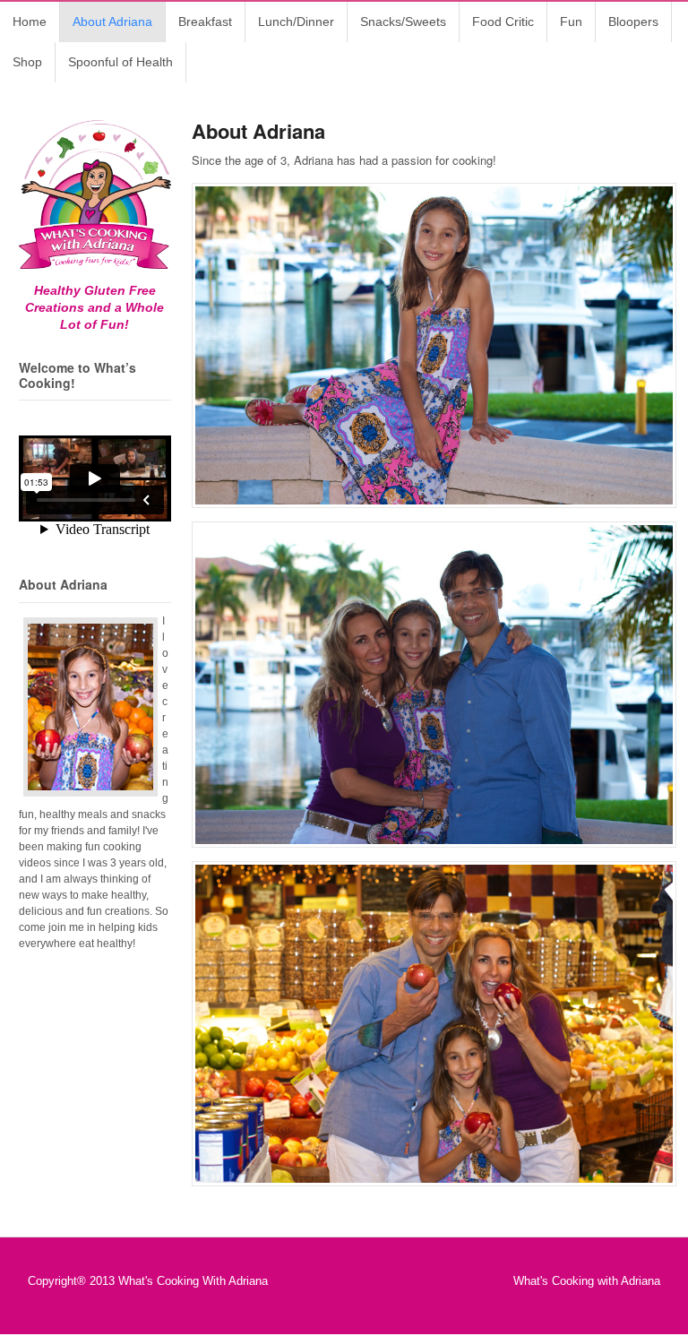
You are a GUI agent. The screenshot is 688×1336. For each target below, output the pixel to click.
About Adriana (112, 21)
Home (30, 21)
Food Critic (503, 21)
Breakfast (205, 21)
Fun (571, 21)
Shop (27, 62)
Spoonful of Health (120, 62)
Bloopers (633, 21)
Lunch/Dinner (296, 21)
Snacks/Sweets (403, 21)
